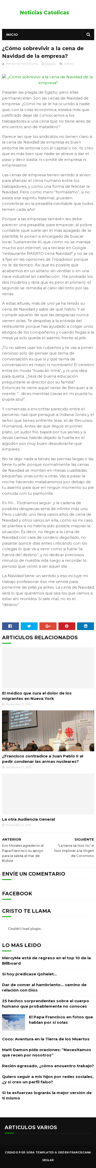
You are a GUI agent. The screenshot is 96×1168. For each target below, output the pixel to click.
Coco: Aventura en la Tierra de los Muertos (46, 1039)
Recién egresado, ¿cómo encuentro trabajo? (48, 1065)
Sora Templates (40, 1152)
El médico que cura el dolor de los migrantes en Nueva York (37, 696)
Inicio (12, 34)
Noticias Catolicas (44, 12)
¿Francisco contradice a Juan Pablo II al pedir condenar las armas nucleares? (42, 759)
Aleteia (68, 63)
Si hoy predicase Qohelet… (29, 974)
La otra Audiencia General (28, 819)
